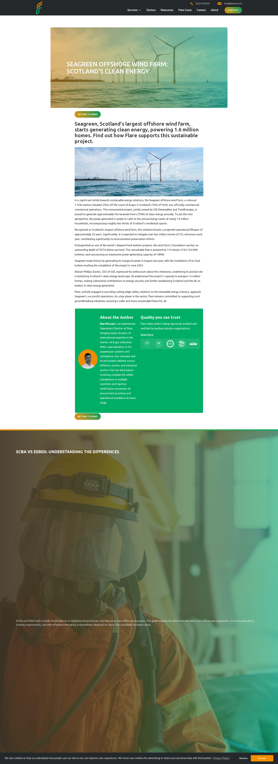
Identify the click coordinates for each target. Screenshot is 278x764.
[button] (134, 10)
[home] (39, 7)
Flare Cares (185, 10)
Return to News (87, 114)
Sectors (151, 10)
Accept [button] (262, 758)
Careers (201, 10)
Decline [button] (243, 758)
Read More (147, 334)
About (214, 10)
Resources (167, 10)
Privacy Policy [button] (221, 758)
